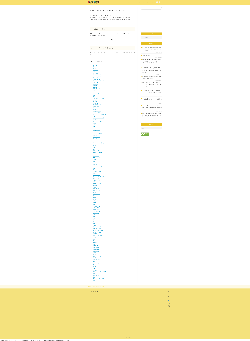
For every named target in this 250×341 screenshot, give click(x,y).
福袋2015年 (96, 245)
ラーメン (95, 169)
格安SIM (95, 233)
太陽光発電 (96, 201)
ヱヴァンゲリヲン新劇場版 (99, 176)
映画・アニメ (96, 223)
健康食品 (95, 185)
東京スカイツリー (97, 226)
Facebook (95, 84)
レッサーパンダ (97, 171)
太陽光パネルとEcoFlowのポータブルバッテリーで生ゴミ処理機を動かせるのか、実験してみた (151, 84)
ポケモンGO (96, 163)
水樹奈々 (95, 237)
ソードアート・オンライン (99, 143)
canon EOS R (96, 79)
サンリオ (95, 135)
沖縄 (94, 239)
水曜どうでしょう (97, 235)
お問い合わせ (150, 2)
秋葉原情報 (96, 252)
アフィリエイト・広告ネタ (99, 114)
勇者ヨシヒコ (96, 190)
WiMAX (95, 101)
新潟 (94, 220)
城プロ (94, 199)
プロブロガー (96, 161)
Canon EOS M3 (97, 76)
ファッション (96, 154)
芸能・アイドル (97, 256)
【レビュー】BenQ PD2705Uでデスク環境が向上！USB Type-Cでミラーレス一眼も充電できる (152, 107)
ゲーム (94, 128)
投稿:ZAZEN (96, 207)
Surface (95, 100)
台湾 (94, 195)
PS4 (94, 96)
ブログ (94, 159)
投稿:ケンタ (96, 214)
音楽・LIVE (96, 275)
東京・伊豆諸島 (97, 228)
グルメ (94, 126)
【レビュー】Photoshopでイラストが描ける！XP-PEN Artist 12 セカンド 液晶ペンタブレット (152, 100)
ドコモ (94, 149)
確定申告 (95, 242)
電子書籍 (95, 270)
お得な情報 (96, 109)
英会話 (94, 258)
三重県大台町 (96, 180)
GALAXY (95, 85)
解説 (94, 261)
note (94, 95)
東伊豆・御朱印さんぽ (98, 230)
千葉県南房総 (96, 194)
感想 (94, 204)
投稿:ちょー (96, 209)
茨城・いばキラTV (97, 259)
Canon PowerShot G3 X (99, 80)
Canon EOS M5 (97, 77)
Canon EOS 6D (97, 74)
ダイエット (96, 145)
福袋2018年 (96, 251)
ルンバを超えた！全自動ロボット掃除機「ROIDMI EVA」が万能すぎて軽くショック (151, 92)
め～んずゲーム (97, 111)
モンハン (95, 168)
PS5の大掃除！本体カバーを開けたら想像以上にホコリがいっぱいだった (152, 77)
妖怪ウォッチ (96, 202)
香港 (94, 277)
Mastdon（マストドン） (99, 91)
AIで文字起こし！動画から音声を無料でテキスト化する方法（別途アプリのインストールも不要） (151, 49)
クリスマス (96, 124)
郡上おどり (96, 266)
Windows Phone (97, 104)
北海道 (94, 192)
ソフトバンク (96, 140)
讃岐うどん (96, 263)
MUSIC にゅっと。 (98, 93)
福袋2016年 (96, 247)
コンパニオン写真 (97, 133)
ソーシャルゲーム (97, 142)
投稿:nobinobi (96, 206)
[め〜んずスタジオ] (93, 4)
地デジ (94, 197)
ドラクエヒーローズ (98, 152)
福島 (94, 244)
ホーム (122, 2)
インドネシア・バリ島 (98, 118)
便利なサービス (97, 183)
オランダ (95, 119)
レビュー (129, 2)
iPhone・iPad (96, 88)
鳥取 (94, 280)
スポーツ (95, 138)
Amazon (95, 65)
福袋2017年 (96, 249)
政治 (94, 216)
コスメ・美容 (96, 130)
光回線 (94, 187)
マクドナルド (96, 164)
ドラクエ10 (96, 150)
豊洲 (94, 264)
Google (95, 87)
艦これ (94, 254)
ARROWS (95, 70)
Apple (94, 68)
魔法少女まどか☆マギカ (99, 278)
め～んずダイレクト (98, 112)
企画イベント (96, 181)
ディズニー (96, 147)
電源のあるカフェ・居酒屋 (99, 271)
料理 (94, 218)
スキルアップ (96, 137)
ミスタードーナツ (97, 166)
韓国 (94, 273)
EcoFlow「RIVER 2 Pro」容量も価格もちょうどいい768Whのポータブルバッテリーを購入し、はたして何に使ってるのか (151, 61)
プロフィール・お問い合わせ (169, 305)
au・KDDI (95, 73)
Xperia (95, 107)
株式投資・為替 (97, 232)
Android (95, 66)
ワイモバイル (96, 175)
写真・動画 (141, 2)
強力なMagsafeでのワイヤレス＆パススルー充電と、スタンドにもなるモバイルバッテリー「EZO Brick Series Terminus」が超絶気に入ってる (151, 70)
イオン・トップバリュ (98, 116)
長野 (94, 268)
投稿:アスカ (96, 213)
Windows (95, 103)
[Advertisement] (151, 21)
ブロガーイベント (97, 157)
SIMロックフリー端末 (98, 98)
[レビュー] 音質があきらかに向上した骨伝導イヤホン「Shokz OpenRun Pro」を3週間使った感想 (151, 115)
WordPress (96, 106)
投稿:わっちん (96, 211)
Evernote (95, 82)
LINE (94, 90)
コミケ (94, 131)
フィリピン (96, 156)
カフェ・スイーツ (97, 121)
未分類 (94, 225)
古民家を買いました (146, 55)
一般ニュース (96, 178)
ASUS (94, 71)
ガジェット (96, 123)
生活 (94, 240)
